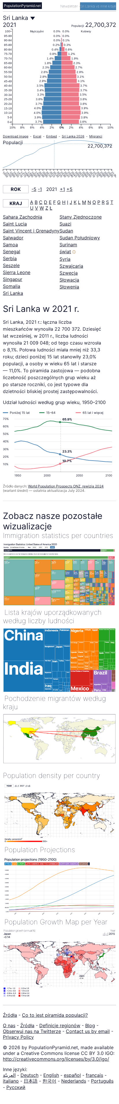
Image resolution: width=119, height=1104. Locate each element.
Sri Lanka (13, 293)
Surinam (68, 244)
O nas (9, 1025)
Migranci (95, 136)
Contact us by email (88, 1031)
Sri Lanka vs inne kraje (98, 6)
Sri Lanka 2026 (73, 136)
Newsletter (69, 6)
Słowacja (69, 280)
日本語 (31, 1081)
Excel (37, 136)
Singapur (12, 279)
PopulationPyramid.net (22, 5)
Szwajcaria (71, 266)
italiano (11, 1081)
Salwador (13, 238)
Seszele (11, 265)
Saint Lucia (15, 224)
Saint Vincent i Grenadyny (31, 231)
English (51, 1075)
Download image (15, 136)
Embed (51, 136)
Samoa (10, 244)
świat (65, 251)
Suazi (65, 224)
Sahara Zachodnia (22, 217)
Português (102, 1081)
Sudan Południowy (80, 238)
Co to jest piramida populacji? (55, 1015)
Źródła (10, 1015)
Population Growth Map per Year (55, 922)
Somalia (11, 286)
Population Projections (39, 850)
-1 (40, 189)
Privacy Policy (18, 1037)
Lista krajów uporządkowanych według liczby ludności (52, 616)
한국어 (49, 1081)
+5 (69, 189)
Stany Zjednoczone (81, 217)
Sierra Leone (16, 272)
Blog (90, 1025)
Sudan (66, 231)
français (94, 1075)
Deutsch (29, 1075)
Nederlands (73, 1081)
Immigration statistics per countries (58, 535)
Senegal (11, 251)
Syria (65, 259)
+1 (62, 189)
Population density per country (51, 775)
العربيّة (9, 1075)
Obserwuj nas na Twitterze (32, 1031)
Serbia (10, 258)
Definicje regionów (59, 1025)
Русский (15, 1087)
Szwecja (69, 273)
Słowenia (69, 287)
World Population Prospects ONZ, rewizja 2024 (66, 486)
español (72, 1075)
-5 (33, 189)
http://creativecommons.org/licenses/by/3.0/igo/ (56, 1059)
